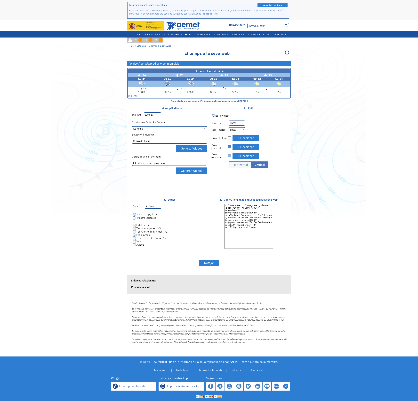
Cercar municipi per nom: (146, 156)
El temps (137, 34)
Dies (135, 206)
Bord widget (222, 115)
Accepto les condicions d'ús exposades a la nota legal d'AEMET (209, 101)
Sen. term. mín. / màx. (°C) (152, 231)
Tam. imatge (218, 129)
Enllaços (236, 370)
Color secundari (216, 155)
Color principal (216, 147)
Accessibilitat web (210, 370)
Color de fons (219, 138)
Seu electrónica (277, 34)
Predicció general (140, 286)
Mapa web (160, 370)
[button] (240, 164)
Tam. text (216, 123)
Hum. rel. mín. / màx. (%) (151, 238)
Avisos (140, 244)
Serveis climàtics (155, 34)
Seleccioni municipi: (143, 134)
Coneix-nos (175, 34)
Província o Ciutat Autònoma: (148, 122)
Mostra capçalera (146, 214)
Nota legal (182, 370)
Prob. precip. (143, 234)
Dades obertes (255, 34)
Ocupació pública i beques (228, 34)
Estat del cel (143, 225)
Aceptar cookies (272, 5)
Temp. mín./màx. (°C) (148, 228)
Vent (139, 241)
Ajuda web (257, 370)
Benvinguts (235, 24)
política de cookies (211, 13)
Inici (131, 45)
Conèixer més (202, 34)
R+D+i (188, 34)
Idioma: (136, 114)
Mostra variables (146, 217)
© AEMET (133, 96)
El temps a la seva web (159, 45)
